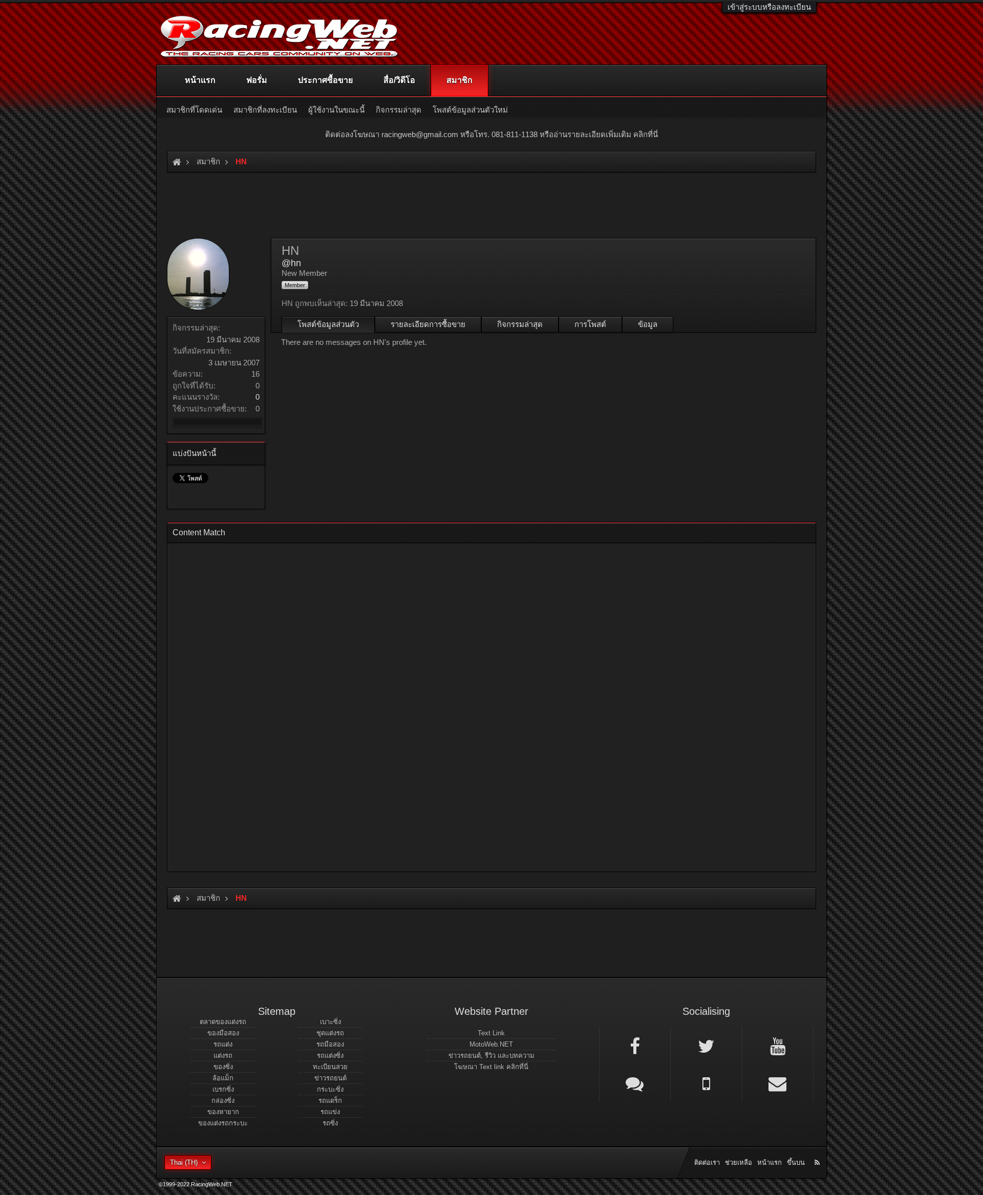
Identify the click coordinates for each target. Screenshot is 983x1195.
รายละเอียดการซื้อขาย (428, 324)
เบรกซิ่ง (223, 1089)
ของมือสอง (223, 1033)
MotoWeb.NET (491, 1044)
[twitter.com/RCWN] (706, 1045)
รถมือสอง (330, 1044)
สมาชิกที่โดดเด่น (194, 109)
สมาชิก (459, 80)
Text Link (491, 1033)
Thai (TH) (184, 1162)
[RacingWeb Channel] (777, 1045)
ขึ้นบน (796, 1162)
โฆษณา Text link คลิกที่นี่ (491, 1067)
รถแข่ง (330, 1112)
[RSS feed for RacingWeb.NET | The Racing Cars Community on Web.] (818, 1151)
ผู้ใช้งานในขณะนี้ (336, 109)
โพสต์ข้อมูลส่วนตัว (328, 324)
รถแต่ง (222, 1044)
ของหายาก (223, 1112)
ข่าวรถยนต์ (330, 1078)
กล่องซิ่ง (222, 1100)
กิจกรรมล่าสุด (520, 324)
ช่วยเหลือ (738, 1162)
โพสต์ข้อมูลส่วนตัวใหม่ (470, 109)
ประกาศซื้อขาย (325, 80)
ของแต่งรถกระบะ (223, 1123)
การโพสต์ (590, 324)
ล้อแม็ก (222, 1078)
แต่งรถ (222, 1055)
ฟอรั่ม (256, 80)
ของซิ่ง (223, 1067)
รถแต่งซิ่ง (330, 1055)
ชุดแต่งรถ (330, 1033)
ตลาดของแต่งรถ (223, 1022)
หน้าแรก (200, 80)
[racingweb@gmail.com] (777, 1083)
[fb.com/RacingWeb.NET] (635, 1045)
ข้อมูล (647, 324)
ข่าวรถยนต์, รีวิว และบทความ (491, 1055)
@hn (291, 263)
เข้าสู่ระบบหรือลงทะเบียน (769, 7)
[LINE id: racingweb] (635, 1083)
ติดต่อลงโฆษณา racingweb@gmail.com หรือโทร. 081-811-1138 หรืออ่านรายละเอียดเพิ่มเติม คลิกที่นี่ (491, 134)
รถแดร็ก (330, 1100)
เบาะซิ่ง (330, 1022)
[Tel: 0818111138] (706, 1083)
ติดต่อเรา (707, 1162)
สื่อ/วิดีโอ (399, 80)
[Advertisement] (483, 704)
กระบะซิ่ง (330, 1089)
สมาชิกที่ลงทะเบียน (265, 109)
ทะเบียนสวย (330, 1067)
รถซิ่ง (330, 1123)
